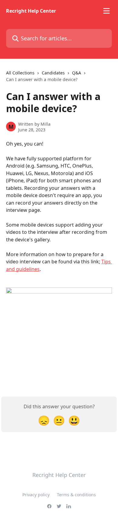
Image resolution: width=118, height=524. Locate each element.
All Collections (20, 73)
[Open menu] (106, 10)
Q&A (76, 73)
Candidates (53, 73)
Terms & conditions (76, 494)
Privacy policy (36, 494)
